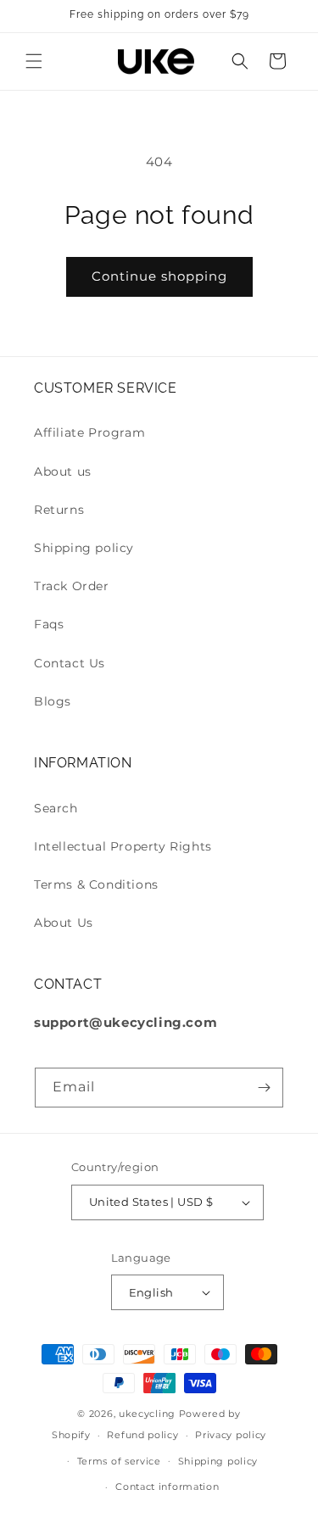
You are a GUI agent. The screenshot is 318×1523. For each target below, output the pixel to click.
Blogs (52, 701)
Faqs (49, 624)
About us (63, 471)
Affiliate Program (89, 432)
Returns (59, 509)
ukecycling (147, 1414)
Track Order (71, 586)
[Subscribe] (263, 1087)
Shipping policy (84, 547)
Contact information (167, 1486)
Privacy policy (230, 1435)
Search (56, 808)
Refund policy (142, 1435)
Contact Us (69, 663)
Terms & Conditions (96, 884)
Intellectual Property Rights (123, 846)
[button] (34, 61)
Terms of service (119, 1461)
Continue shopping (159, 276)
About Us (63, 922)
